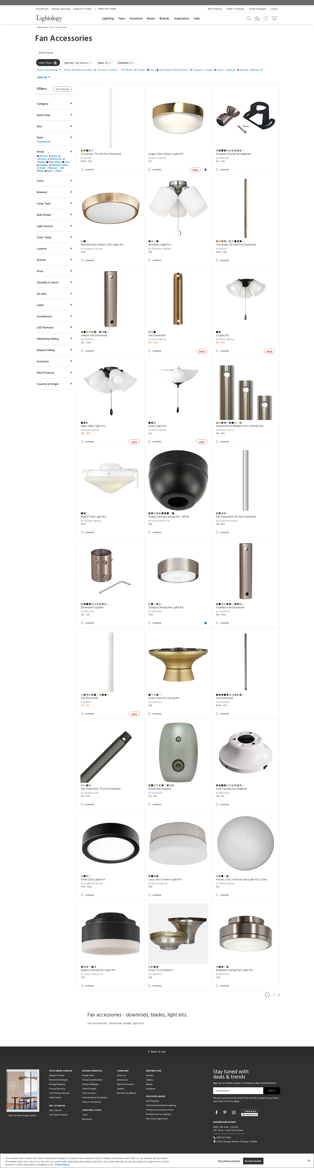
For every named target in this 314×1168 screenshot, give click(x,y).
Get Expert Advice (58, 1115)
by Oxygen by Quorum (92, 249)
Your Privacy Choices (59, 1093)
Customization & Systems (94, 1098)
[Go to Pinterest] (225, 1112)
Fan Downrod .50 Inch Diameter (236, 516)
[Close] (308, 1160)
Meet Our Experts (125, 1084)
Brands (164, 18)
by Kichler (85, 702)
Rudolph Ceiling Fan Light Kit (234, 970)
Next (279, 994)
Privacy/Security (57, 1089)
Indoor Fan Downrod (94, 335)
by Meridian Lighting (91, 521)
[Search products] (249, 18)
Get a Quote (55, 1110)
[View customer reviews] (249, 1113)
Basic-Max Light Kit (93, 426)
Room (151, 18)
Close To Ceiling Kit (160, 970)
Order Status (55, 1098)
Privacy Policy (272, 1098)
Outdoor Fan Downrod (230, 607)
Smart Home (46, 52)
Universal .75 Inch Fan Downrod (101, 154)
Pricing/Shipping (57, 1084)
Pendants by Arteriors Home (160, 1110)
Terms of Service (225, 1101)
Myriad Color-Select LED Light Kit (102, 244)
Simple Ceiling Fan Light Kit (166, 607)
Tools (84, 1115)
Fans (122, 18)
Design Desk (88, 1075)
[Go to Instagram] (234, 1112)
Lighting (108, 18)
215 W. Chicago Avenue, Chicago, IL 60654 (236, 1142)
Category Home (42, 27)
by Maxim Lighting (225, 339)
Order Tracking (235, 8)
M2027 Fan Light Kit (93, 516)
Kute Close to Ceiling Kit (164, 698)
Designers (150, 1089)
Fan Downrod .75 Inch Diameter (101, 789)
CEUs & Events (89, 1093)
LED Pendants (152, 1101)
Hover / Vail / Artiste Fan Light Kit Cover (241, 879)
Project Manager (90, 1084)
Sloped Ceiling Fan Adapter (233, 154)
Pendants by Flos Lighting (158, 1114)
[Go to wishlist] (266, 18)
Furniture (136, 18)
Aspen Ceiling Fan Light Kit (98, 970)
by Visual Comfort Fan (159, 521)
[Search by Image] (257, 18)
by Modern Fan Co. (225, 430)
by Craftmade (222, 702)
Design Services (61, 8)
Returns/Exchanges (58, 1080)
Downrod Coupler (92, 607)
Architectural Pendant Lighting (161, 1105)
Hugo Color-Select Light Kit (165, 154)
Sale (197, 18)
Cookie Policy (62, 1164)
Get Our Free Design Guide (22, 1116)
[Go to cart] (274, 17)
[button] (49, 69)
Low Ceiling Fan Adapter (231, 789)
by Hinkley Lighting (225, 883)
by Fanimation (88, 339)
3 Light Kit (222, 335)
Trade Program (257, 8)
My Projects (215, 8)
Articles (149, 1075)
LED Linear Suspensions (157, 1119)
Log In (274, 8)
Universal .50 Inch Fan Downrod (236, 244)
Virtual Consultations (92, 1080)
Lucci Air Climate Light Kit (165, 879)
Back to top (158, 1051)
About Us (121, 1075)
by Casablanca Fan (90, 793)
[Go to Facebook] (217, 1112)
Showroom (42, 8)
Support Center (82, 8)
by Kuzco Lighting (157, 158)
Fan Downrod (156, 335)
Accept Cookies (253, 1160)
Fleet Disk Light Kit (93, 879)
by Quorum (86, 158)
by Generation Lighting (159, 249)
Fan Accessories (61, 27)
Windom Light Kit (159, 244)
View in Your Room (91, 1102)
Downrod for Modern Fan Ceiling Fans (240, 426)
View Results (62, 89)
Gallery (149, 1080)
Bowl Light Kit (157, 426)
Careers (120, 1089)
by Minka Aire (222, 158)
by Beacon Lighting (157, 883)
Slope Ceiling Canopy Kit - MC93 (168, 516)
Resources (87, 1119)
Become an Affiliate (126, 1093)
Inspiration (181, 18)
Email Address (223, 1091)
